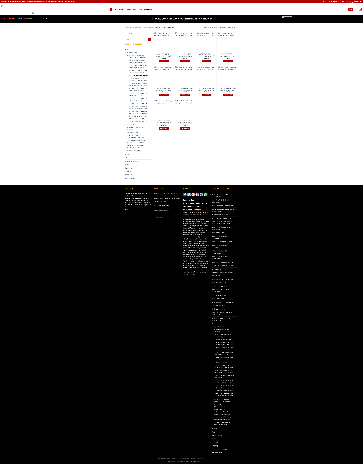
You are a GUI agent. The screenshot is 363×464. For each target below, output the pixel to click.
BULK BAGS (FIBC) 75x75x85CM (222, 262)
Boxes (132, 27)
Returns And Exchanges (197, 459)
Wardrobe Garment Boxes (134, 125)
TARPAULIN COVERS (218, 309)
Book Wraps (130, 130)
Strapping (128, 171)
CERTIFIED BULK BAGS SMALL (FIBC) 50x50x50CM (224, 210)
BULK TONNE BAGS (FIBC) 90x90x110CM (220, 252)
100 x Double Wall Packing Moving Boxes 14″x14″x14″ (228, 89)
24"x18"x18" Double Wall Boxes (138, 106)
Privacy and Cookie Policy (180, 459)
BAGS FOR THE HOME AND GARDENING (221, 201)
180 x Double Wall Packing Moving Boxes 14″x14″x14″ (164, 123)
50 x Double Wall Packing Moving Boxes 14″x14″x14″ (185, 89)
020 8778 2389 (335, 2)
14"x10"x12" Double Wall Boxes (138, 70)
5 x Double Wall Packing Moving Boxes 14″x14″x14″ (164, 55)
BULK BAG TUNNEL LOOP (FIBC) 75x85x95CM (222, 314)
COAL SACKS (216, 276)
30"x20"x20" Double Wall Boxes (138, 116)
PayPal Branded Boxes (133, 150)
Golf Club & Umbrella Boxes (135, 148)
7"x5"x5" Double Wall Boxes (137, 57)
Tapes (127, 158)
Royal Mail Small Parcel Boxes (135, 137)
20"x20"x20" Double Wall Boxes (138, 96)
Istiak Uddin (197, 461)
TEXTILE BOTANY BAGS (219, 295)
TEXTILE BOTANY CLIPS (219, 283)
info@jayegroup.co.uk (353, 2)
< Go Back (128, 34)
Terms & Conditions (164, 459)
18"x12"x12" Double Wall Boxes (138, 73)
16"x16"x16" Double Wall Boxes (138, 83)
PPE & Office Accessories (133, 175)
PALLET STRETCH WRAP (220, 286)
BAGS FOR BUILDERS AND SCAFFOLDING (220, 195)
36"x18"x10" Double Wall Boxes (138, 119)
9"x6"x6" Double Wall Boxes (137, 60)
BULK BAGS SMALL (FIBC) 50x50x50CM (220, 291)
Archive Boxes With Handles (135, 145)
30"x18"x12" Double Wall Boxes (138, 111)
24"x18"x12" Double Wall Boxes (138, 103)
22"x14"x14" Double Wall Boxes (138, 98)
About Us (122, 9)
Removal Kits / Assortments (135, 127)
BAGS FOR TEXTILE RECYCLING (222, 279)
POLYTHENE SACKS (218, 233)
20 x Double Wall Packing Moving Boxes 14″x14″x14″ (206, 55)
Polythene (128, 168)
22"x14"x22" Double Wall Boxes (138, 101)
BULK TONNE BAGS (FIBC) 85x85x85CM (220, 237)
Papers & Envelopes (131, 161)
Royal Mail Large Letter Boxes (136, 140)
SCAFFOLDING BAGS (219, 306)
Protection (128, 154)
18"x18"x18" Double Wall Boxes (138, 85)
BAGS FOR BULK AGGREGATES (222, 218)
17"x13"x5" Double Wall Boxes (137, 78)
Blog (140, 9)
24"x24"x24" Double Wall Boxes (138, 108)
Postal (127, 165)
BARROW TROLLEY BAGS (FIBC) (222, 215)
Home (116, 9)
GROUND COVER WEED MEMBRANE (223, 272)
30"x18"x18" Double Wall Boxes (138, 113)
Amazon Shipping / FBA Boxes (136, 142)
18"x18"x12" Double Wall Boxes (138, 80)
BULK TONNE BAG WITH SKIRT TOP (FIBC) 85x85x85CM (223, 228)
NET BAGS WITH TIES (219, 269)
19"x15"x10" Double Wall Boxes (138, 91)
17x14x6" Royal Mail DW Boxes (138, 121)
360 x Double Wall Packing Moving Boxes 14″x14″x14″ (185, 123)
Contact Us (148, 9)
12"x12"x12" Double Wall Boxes (138, 68)
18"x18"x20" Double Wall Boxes (138, 88)
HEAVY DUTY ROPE (218, 299)
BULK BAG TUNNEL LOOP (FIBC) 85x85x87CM (222, 319)
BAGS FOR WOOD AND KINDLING (222, 206)
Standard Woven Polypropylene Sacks (224, 302)
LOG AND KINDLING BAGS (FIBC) (222, 266)
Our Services (131, 9)
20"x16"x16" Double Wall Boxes (138, 93)
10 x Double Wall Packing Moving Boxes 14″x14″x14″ (185, 55)
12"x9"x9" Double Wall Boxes (137, 65)
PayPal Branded (130, 178)
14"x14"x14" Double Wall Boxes (138, 75)
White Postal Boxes (132, 135)
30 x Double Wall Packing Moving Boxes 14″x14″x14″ (228, 55)
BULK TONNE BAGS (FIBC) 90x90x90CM (220, 258)
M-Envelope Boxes (132, 132)
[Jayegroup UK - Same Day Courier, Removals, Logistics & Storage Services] (7, 9)
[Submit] (111, 9)
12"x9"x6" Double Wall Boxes (137, 62)
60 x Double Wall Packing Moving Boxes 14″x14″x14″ (206, 89)
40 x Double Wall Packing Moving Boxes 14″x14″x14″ (164, 89)
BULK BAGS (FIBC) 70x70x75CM (222, 242)
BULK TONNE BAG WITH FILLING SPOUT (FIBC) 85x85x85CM (222, 223)
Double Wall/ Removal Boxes (144, 27)
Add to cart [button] (163, 61)
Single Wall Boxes (132, 52)
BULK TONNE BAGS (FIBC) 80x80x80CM (220, 246)
